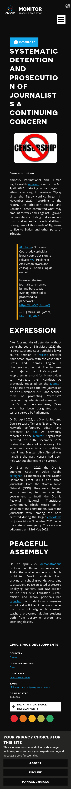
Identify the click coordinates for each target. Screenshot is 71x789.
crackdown (54, 517)
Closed (13, 667)
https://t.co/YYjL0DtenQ (34, 305)
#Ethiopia (25, 247)
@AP (32, 260)
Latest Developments (20, 677)
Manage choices (35, 781)
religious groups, (35, 687)
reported (15, 601)
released (33, 184)
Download (27, 42)
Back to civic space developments (32, 706)
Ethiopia (13, 657)
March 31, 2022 (29, 316)
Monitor (55, 384)
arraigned (16, 476)
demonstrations (50, 564)
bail (35, 432)
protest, (47, 687)
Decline (35, 772)
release (43, 355)
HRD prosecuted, (18, 687)
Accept (35, 763)
